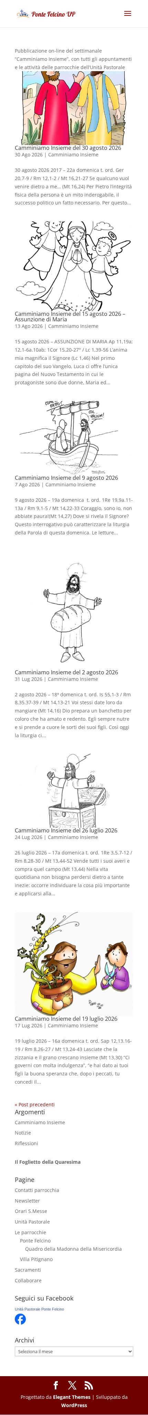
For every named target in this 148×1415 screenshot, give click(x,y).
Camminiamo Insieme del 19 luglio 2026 (66, 1018)
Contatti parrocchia (37, 1190)
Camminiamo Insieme (73, 154)
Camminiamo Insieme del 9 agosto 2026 (66, 478)
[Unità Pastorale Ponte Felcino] (20, 1322)
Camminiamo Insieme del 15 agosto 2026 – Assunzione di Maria (70, 316)
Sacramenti (28, 1270)
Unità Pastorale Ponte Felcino (39, 1309)
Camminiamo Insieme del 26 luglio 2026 (66, 830)
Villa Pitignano (36, 1259)
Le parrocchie (30, 1232)
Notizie (23, 1132)
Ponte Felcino (35, 1240)
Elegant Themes (72, 1397)
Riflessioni (26, 1143)
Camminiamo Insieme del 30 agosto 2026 (68, 148)
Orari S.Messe (31, 1211)
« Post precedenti (35, 1104)
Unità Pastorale (32, 1221)
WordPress (74, 1405)
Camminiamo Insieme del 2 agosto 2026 (66, 672)
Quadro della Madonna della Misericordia (73, 1249)
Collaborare (28, 1280)
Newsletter (27, 1200)
